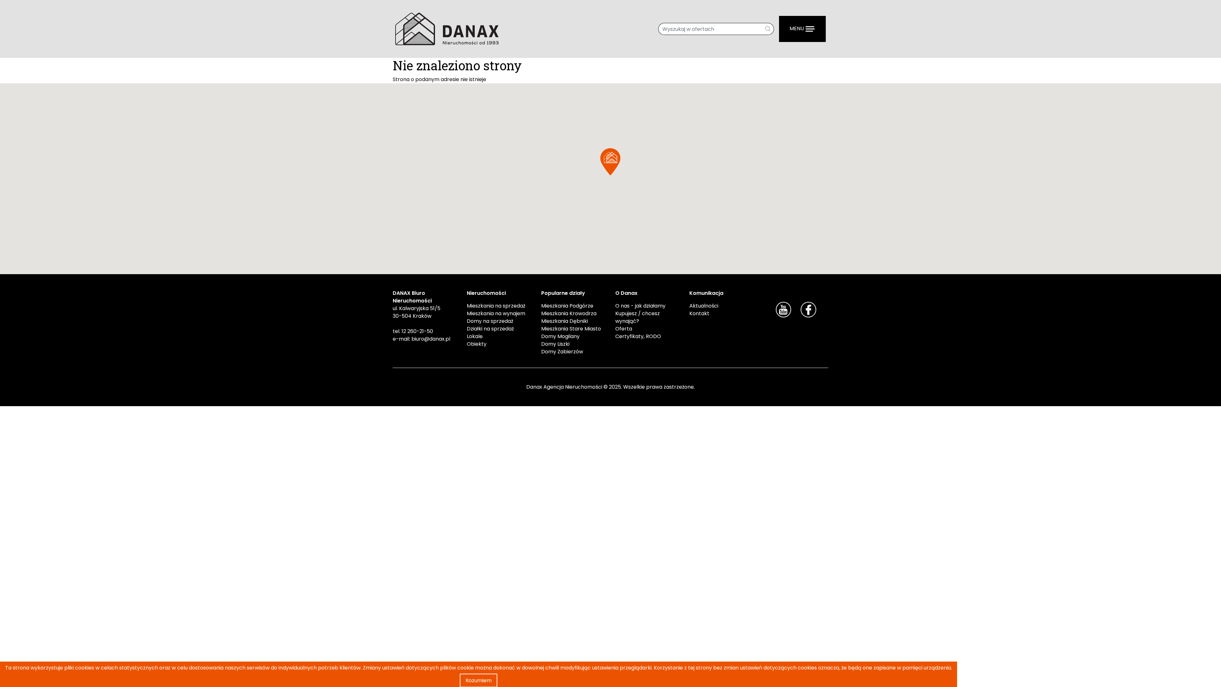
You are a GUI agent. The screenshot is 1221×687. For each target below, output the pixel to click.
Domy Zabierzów (562, 351)
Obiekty (476, 344)
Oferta (623, 328)
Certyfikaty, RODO (638, 336)
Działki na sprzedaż (490, 328)
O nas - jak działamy (640, 305)
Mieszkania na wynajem (496, 313)
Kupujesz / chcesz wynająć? (637, 317)
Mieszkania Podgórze (567, 305)
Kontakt (699, 313)
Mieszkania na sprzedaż (496, 305)
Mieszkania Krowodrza (569, 313)
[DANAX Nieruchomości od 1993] (447, 28)
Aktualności (703, 305)
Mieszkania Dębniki (564, 321)
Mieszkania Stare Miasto (571, 328)
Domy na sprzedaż (490, 321)
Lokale (475, 336)
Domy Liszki (555, 344)
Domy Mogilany (560, 336)
